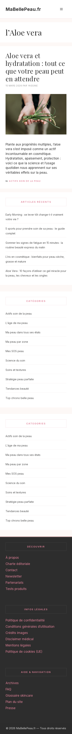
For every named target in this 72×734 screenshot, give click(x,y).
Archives (12, 683)
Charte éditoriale (18, 564)
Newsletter (14, 576)
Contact (11, 570)
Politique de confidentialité (25, 620)
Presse (11, 708)
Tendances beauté (17, 388)
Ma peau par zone (17, 341)
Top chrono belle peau (20, 398)
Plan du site (14, 702)
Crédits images (17, 633)
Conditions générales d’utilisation (30, 626)
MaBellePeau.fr (23, 9)
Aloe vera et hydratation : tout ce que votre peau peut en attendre (35, 67)
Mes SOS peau (15, 351)
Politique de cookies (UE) (24, 651)
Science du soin (15, 360)
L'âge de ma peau (17, 323)
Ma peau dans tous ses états (23, 332)
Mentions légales (18, 645)
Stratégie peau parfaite (20, 379)
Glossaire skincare (19, 695)
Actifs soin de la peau (25, 181)
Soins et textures (16, 369)
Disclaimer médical (20, 639)
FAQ (8, 689)
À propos (12, 557)
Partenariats (14, 582)
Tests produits (16, 589)
